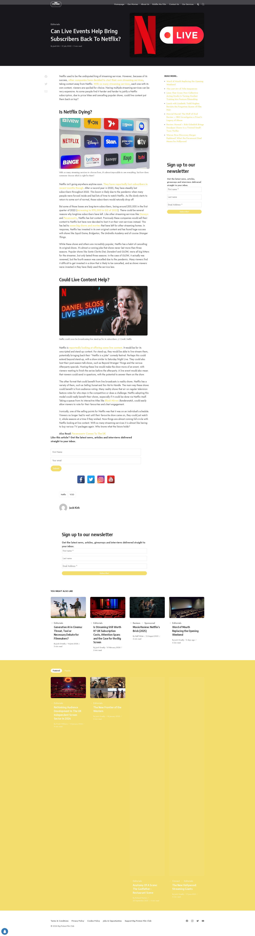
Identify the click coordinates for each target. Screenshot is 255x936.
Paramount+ (70, 218)
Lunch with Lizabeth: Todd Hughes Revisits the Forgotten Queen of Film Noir (184, 106)
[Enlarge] (146, 121)
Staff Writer (139, 636)
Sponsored (149, 623)
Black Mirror (111, 400)
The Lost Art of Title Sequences (182, 88)
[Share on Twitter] (46, 84)
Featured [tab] (56, 670)
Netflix (63, 494)
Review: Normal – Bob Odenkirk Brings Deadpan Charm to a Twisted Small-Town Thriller (185, 127)
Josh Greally (61, 643)
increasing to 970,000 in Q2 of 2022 (97, 210)
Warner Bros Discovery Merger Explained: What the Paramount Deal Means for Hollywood (184, 138)
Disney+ (144, 214)
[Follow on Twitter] (197, 920)
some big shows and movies (85, 225)
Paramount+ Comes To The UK (89, 433)
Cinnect (176, 881)
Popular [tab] (68, 670)
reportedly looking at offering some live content (95, 347)
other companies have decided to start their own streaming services (105, 80)
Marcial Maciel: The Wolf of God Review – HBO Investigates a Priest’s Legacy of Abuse (184, 117)
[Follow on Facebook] (187, 920)
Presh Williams (62, 723)
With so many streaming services (112, 84)
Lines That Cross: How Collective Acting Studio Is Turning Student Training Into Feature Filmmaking (182, 96)
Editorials (55, 24)
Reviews (136, 623)
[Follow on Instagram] (192, 920)
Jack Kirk (56, 46)
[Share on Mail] (46, 91)
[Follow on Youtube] (203, 920)
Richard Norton (141, 898)
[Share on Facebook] (46, 76)
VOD (72, 494)
